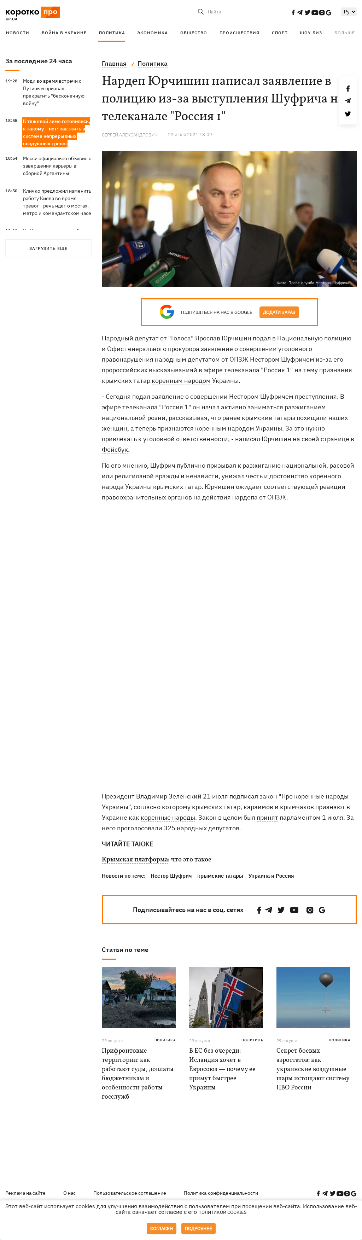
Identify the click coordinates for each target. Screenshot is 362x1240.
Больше (344, 32)
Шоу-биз (311, 32)
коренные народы (168, 817)
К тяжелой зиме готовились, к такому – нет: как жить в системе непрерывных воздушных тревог (56, 132)
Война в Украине (64, 32)
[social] (293, 12)
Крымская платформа (135, 860)
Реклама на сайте (25, 1193)
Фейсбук (115, 449)
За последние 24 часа (38, 61)
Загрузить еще (48, 248)
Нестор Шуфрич (171, 875)
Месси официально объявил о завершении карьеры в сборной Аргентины (57, 165)
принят (267, 817)
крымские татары (220, 875)
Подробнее (198, 1229)
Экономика (152, 32)
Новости (17, 32)
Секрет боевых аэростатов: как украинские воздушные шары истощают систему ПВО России (312, 1069)
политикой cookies (222, 1212)
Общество (193, 32)
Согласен (161, 1229)
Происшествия (239, 32)
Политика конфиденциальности (221, 1193)
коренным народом (181, 380)
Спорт (280, 32)
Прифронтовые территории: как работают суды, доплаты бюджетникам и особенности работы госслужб (138, 1074)
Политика (112, 32)
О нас (69, 1193)
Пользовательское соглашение (129, 1193)
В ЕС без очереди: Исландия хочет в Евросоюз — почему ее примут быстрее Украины (222, 1069)
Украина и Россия (271, 875)
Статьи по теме (125, 950)
